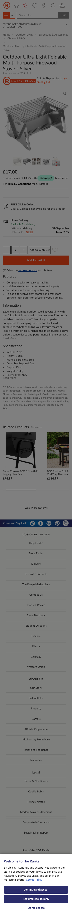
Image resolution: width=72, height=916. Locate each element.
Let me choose (36, 908)
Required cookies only (36, 899)
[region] (36, 885)
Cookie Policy (34, 880)
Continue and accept (36, 889)
